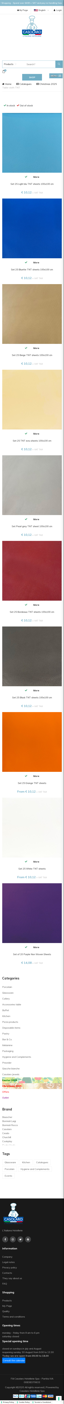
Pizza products (10, 1021)
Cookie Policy (24, 1402)
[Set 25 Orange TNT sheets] (32, 741)
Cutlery (6, 998)
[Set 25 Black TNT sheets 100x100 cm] (32, 656)
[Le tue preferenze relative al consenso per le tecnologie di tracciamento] (59, 1399)
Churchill (6, 1137)
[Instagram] (13, 1239)
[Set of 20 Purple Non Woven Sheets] (32, 912)
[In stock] (26, 176)
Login (59, 10)
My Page (23, 10)
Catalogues (25, 83)
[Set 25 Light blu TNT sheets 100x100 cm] (32, 142)
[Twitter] (20, 1239)
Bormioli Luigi (9, 1121)
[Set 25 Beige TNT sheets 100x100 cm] (32, 313)
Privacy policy (9, 1267)
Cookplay (7, 1141)
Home (7, 83)
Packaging (7, 1051)
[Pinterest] (28, 1239)
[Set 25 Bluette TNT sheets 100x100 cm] (32, 228)
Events (8, 1175)
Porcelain (7, 986)
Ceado (5, 1133)
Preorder (6, 1062)
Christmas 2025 (48, 83)
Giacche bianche (11, 1068)
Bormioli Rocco (10, 1125)
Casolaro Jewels (10, 1074)
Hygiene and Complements (16, 1056)
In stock (11, 105)
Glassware (8, 992)
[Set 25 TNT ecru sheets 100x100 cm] (32, 399)
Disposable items (11, 1027)
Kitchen (6, 1016)
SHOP (32, 77)
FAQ (4, 1283)
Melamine (7, 1045)
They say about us (12, 1278)
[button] (56, 75)
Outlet (5, 1097)
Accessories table (11, 1004)
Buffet (5, 1010)
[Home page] (32, 26)
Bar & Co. (7, 1039)
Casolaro (7, 1129)
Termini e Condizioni (42, 1402)
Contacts (7, 1272)
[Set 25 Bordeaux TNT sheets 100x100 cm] (32, 570)
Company (7, 1256)
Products (8, 64)
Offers (5, 1091)
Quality (6, 1311)
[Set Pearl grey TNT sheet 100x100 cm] (32, 484)
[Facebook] (5, 1239)
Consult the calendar (14, 1360)
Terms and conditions (13, 1316)
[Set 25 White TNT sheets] (32, 827)
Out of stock (26, 105)
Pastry (5, 1033)
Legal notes (8, 1262)
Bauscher (7, 1117)
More (36, 176)
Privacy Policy (8, 1402)
